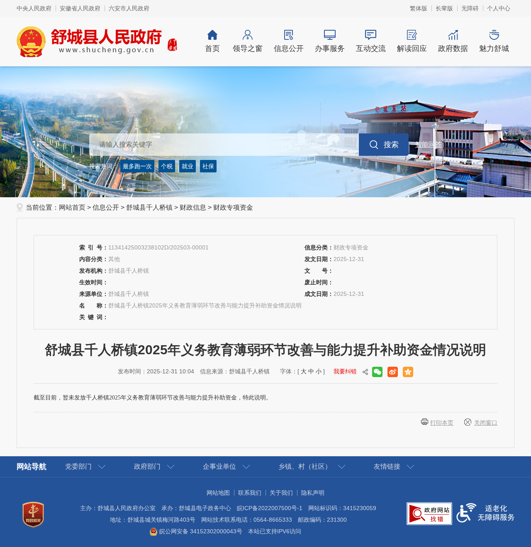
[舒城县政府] (265, 131)
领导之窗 (248, 48)
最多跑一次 (137, 166)
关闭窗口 (485, 422)
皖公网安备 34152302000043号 (200, 531)
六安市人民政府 (129, 8)
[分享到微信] (377, 372)
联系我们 (249, 492)
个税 (167, 166)
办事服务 (330, 48)
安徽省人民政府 (80, 8)
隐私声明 (312, 492)
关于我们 (281, 492)
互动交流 (371, 48)
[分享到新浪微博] (392, 372)
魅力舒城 (494, 48)
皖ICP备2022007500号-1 (269, 508)
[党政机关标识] (33, 514)
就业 (187, 166)
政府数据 (453, 48)
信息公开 (289, 48)
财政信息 (193, 207)
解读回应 (412, 48)
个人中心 (498, 8)
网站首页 (72, 207)
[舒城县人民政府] (97, 41)
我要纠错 (345, 371)
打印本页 (441, 422)
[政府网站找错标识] (429, 513)
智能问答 (428, 144)
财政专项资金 (233, 207)
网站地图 (218, 492)
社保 (208, 166)
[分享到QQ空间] (408, 372)
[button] (444, 8)
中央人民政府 (34, 8)
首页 (212, 48)
